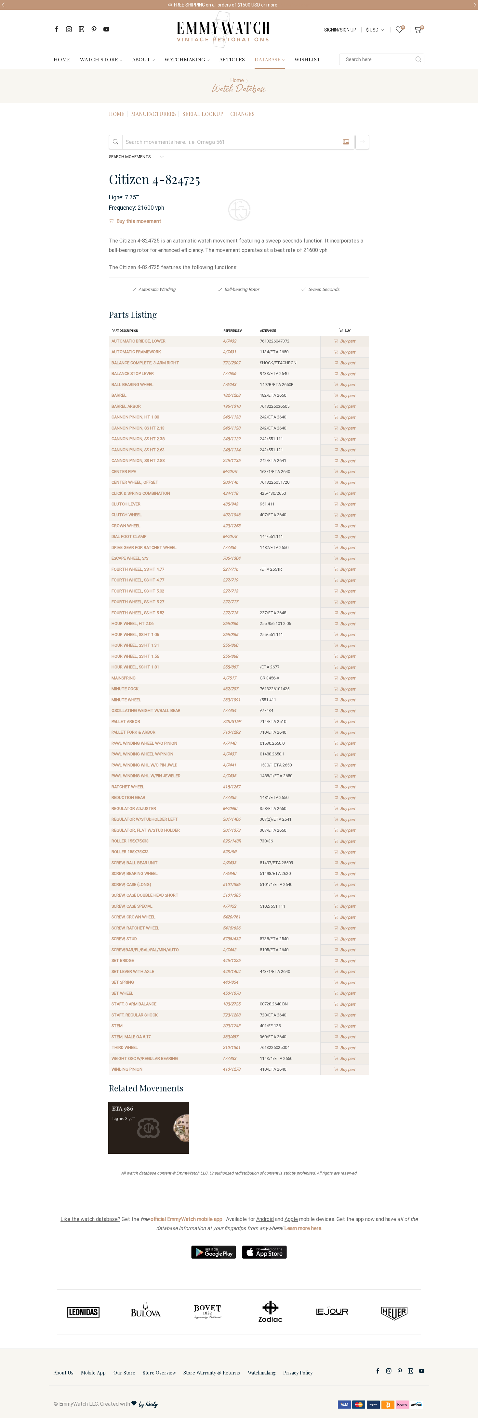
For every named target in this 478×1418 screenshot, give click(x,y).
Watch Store (99, 59)
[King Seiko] (394, 1312)
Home (62, 59)
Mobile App (93, 1372)
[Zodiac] (207, 1312)
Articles (232, 59)
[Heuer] (332, 1312)
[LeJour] (270, 1312)
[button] (3, 5)
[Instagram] (69, 29)
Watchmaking (185, 59)
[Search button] (418, 59)
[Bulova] (83, 1312)
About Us (63, 1372)
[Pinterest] (94, 29)
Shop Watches (296, 4)
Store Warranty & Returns (211, 1372)
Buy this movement (138, 221)
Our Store (124, 1372)
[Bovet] (145, 1312)
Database (268, 59)
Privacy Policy (297, 1372)
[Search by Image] (346, 142)
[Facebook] (57, 29)
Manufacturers (153, 113)
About (141, 59)
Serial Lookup (202, 113)
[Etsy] (81, 29)
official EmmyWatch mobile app (186, 1219)
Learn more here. (303, 1228)
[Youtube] (106, 29)
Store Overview (159, 1372)
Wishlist (307, 59)
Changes (242, 113)
